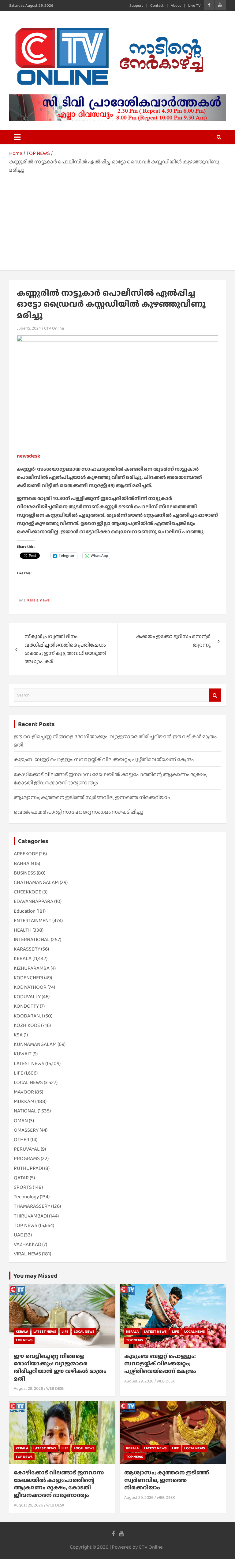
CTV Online (54, 328)
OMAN (21, 1120)
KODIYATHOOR (30, 987)
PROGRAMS (27, 1158)
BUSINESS (25, 873)
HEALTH (23, 930)
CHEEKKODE (27, 892)
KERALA (23, 958)
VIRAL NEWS (27, 1254)
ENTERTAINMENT (32, 920)
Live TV (194, 5)
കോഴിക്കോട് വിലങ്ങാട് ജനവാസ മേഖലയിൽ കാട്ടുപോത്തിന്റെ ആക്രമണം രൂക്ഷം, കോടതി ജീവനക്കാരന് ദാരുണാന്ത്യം (59, 1483)
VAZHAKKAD (27, 1244)
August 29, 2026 (28, 1388)
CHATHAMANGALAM (36, 882)
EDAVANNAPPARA (33, 901)
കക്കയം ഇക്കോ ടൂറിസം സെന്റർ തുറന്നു (173, 640)
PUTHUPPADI (28, 1168)
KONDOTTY (26, 1006)
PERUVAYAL (27, 1149)
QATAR (21, 1177)
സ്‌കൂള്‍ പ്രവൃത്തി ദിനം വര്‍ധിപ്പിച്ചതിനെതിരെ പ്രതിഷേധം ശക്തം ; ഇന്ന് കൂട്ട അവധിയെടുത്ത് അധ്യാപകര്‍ (65, 649)
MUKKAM (24, 1101)
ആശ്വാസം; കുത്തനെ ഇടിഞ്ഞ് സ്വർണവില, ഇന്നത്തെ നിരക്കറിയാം (92, 797)
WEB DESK (55, 1388)
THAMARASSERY (32, 1206)
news (45, 600)
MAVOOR (24, 1092)
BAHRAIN (24, 863)
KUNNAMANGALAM (35, 1044)
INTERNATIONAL (32, 939)
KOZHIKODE (27, 1025)
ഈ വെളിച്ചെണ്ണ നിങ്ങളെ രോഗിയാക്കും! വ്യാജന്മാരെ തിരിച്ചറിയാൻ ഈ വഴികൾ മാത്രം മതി (60, 1367)
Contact (157, 5)
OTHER (21, 1139)
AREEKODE (26, 853)
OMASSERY (26, 1130)
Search (215, 695)
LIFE (18, 1073)
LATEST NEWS (29, 1063)
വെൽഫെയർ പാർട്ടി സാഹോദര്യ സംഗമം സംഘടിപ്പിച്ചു (78, 812)
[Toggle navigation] (17, 137)
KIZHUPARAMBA (32, 968)
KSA (18, 1035)
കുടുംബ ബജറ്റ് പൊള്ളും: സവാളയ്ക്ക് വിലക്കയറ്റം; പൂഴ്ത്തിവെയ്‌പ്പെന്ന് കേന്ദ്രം (104, 759)
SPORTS (23, 1187)
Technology (26, 1196)
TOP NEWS (25, 1225)
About (176, 5)
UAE (18, 1235)
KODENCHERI (28, 977)
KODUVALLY (27, 996)
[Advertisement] (117, 220)
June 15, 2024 (29, 328)
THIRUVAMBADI (31, 1216)
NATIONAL (25, 1111)
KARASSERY (27, 949)
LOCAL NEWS (28, 1082)
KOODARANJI (28, 1016)
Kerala (33, 600)
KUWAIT (23, 1053)
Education (24, 911)
